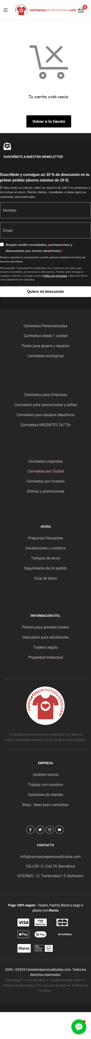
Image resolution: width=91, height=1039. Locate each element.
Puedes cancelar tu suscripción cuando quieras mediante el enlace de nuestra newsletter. (43, 259)
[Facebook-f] (30, 829)
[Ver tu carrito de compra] (81, 9)
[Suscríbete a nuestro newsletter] (7, 146)
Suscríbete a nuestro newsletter (33, 157)
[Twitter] (40, 829)
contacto (45, 845)
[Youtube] (59, 829)
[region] (45, 985)
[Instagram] (50, 829)
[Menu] (8, 9)
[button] (78, 1026)
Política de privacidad (55, 275)
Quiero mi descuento (45, 292)
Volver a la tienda (48, 121)
